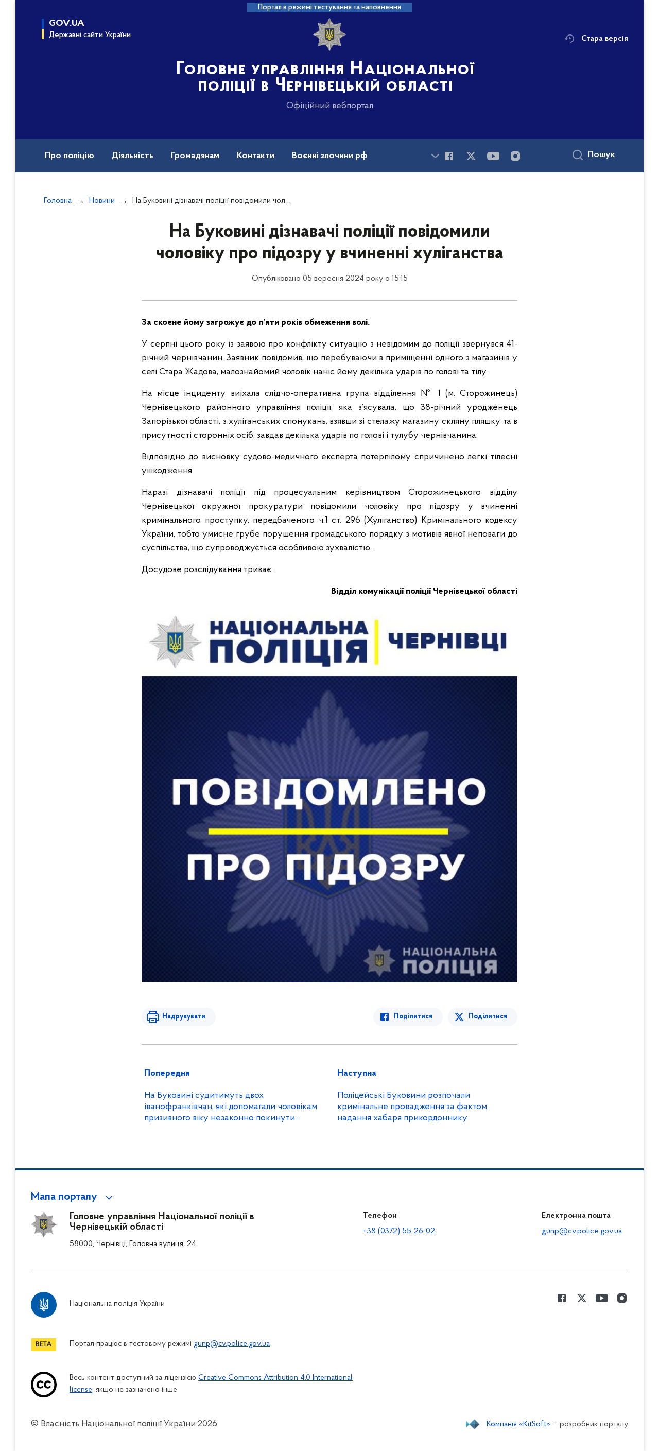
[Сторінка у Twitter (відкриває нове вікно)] (471, 156)
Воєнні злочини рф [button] (330, 156)
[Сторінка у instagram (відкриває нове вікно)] (515, 156)
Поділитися (413, 1017)
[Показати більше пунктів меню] (435, 155)
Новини (102, 201)
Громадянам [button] (195, 156)
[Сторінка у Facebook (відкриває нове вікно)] (449, 156)
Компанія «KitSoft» (518, 1424)
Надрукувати (183, 1017)
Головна (58, 201)
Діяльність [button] (132, 156)
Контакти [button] (255, 156)
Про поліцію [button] (69, 156)
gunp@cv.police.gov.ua (582, 1231)
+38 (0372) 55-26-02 (399, 1231)
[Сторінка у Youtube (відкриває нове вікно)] (493, 156)
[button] (73, 1197)
